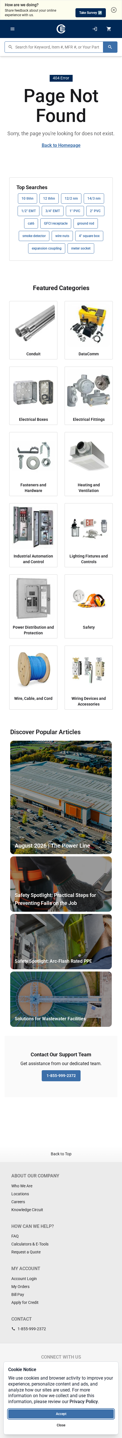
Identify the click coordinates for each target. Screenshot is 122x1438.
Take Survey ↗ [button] (90, 13)
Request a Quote (26, 1252)
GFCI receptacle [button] (56, 223)
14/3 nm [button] (93, 198)
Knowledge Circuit (27, 1209)
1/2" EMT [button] (28, 211)
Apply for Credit (25, 1302)
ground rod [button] (85, 223)
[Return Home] (61, 28)
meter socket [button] (81, 248)
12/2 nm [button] (71, 198)
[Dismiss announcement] (113, 10)
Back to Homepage (61, 145)
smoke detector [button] (34, 236)
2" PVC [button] (95, 211)
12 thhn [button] (49, 198)
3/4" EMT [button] (52, 211)
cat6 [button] (31, 223)
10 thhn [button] (27, 198)
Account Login (24, 1278)
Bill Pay (17, 1294)
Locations (20, 1194)
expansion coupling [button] (47, 248)
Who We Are (21, 1186)
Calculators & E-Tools (30, 1244)
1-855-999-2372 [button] (61, 1075)
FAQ (15, 1236)
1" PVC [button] (75, 211)
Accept (61, 1414)
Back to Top (61, 1154)
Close (61, 1425)
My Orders (20, 1286)
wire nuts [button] (62, 236)
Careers (18, 1202)
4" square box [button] (89, 236)
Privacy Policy (84, 1401)
